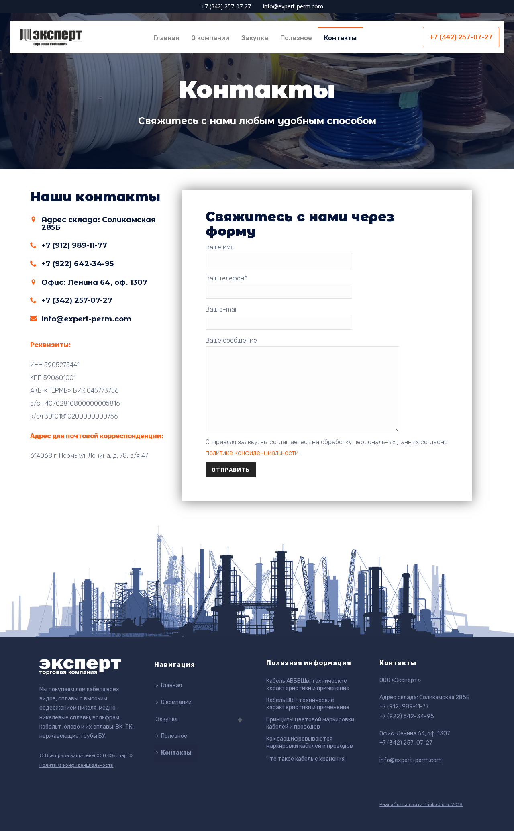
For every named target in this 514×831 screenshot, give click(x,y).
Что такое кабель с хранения (305, 758)
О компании (210, 38)
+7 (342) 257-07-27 (226, 6)
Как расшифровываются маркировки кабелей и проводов (309, 742)
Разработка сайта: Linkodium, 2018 (421, 804)
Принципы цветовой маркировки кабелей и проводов (310, 723)
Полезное (296, 38)
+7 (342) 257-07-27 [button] (461, 37)
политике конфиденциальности (252, 453)
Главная (166, 38)
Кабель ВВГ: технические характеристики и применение (307, 704)
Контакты (340, 38)
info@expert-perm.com (293, 6)
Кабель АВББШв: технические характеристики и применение (307, 685)
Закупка (254, 38)
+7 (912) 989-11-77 (404, 706)
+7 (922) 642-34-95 (406, 716)
